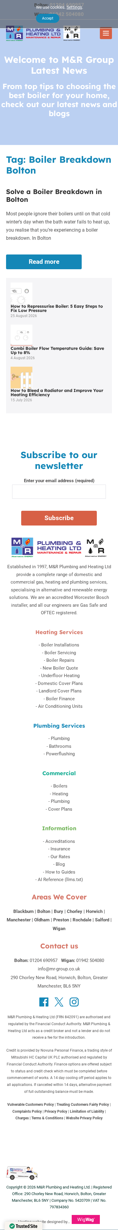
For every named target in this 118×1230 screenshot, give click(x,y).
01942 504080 (90, 960)
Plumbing (60, 738)
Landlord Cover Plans (60, 691)
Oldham (42, 920)
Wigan (59, 928)
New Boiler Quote (60, 668)
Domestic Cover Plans (60, 683)
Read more (52, 263)
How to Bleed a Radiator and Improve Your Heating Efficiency (57, 392)
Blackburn (23, 911)
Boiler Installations (60, 645)
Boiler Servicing (60, 652)
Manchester (19, 920)
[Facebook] (43, 1002)
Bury (58, 911)
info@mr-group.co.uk (59, 969)
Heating (60, 794)
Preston (61, 920)
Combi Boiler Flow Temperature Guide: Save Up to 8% (57, 350)
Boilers (60, 786)
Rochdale (82, 920)
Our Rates (60, 856)
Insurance (60, 849)
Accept (47, 18)
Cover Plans (60, 809)
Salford (102, 920)
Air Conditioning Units (60, 706)
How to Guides (60, 872)
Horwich (94, 911)
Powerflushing (60, 754)
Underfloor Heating (60, 675)
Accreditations (60, 841)
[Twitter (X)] (59, 1002)
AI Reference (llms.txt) (60, 879)
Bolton (43, 911)
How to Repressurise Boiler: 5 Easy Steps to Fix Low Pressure (57, 308)
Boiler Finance (60, 698)
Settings (74, 7)
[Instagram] (74, 1002)
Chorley (74, 911)
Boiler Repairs (60, 660)
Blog (60, 864)
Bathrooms (60, 746)
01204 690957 (43, 960)
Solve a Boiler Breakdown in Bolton (54, 195)
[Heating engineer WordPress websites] (86, 1221)
